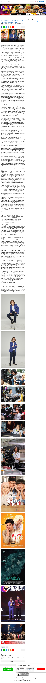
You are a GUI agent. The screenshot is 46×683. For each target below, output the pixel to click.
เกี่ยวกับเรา (42, 677)
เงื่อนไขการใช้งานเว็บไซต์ (30, 669)
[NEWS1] (37, 1)
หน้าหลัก (2, 17)
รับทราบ (41, 669)
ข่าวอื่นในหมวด (13, 661)
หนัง (7, 647)
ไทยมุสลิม (3, 647)
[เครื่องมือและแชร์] (45, 1)
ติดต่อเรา (22, 679)
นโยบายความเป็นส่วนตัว (6, 677)
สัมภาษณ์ (9, 17)
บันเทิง (6, 17)
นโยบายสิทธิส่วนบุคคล (21, 670)
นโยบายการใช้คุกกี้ (14, 677)
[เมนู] (1, 1)
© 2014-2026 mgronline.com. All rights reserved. (23, 680)
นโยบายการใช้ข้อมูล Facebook (35, 677)
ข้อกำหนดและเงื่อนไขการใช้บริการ (23, 677)
